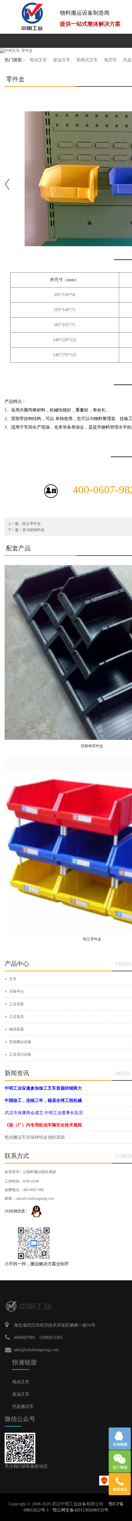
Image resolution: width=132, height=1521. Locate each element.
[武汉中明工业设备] (32, 16)
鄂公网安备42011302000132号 (80, 1510)
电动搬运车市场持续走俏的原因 (35, 1137)
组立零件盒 (31, 524)
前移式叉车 (87, 60)
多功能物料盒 (33, 530)
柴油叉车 (61, 60)
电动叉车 (38, 60)
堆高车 (110, 60)
